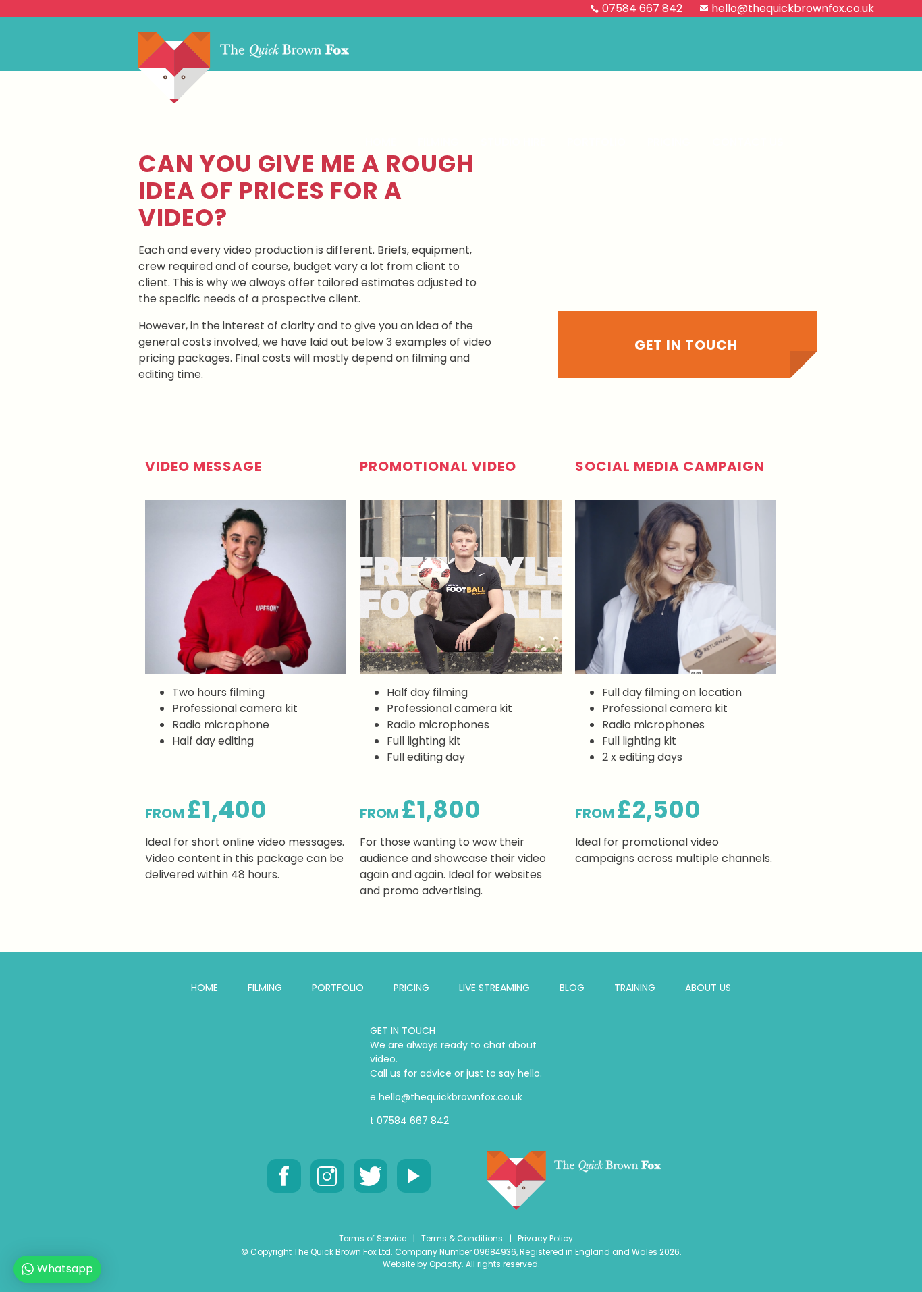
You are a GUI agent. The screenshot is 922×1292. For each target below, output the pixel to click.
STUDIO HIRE (513, 142)
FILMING (265, 987)
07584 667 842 (642, 8)
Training (634, 987)
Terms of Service (372, 1238)
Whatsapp (65, 1268)
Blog (572, 987)
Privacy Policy (545, 1238)
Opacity (445, 1264)
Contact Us (748, 142)
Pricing (668, 142)
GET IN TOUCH (402, 1031)
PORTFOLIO (338, 987)
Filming (438, 142)
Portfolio (596, 142)
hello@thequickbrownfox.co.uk (792, 8)
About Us (708, 987)
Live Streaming (494, 987)
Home (380, 142)
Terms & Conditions (462, 1238)
